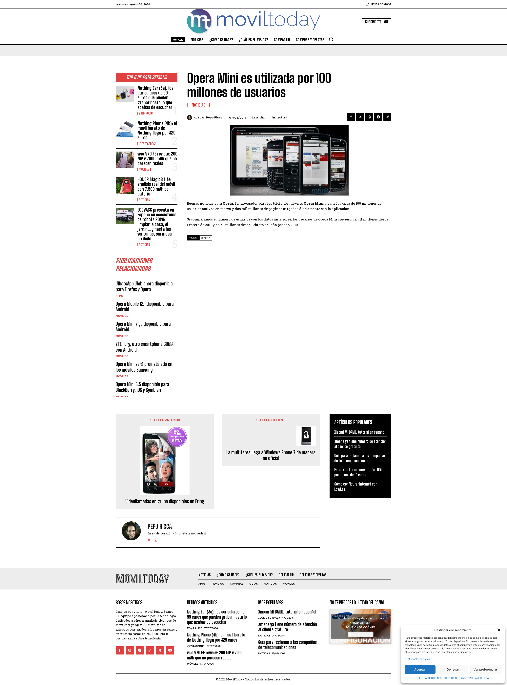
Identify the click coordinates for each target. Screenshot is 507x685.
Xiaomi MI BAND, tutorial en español (359, 432)
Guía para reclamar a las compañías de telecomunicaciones (360, 458)
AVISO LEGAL (482, 677)
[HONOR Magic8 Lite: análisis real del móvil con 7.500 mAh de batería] (125, 185)
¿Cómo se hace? (269, 617)
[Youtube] (170, 650)
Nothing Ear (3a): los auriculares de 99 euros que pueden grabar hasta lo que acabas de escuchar (155, 97)
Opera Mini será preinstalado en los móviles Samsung (144, 367)
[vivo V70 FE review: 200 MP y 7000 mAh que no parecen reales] (125, 160)
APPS (119, 295)
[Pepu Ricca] (190, 117)
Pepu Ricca (214, 117)
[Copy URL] (387, 117)
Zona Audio (146, 113)
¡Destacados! (147, 143)
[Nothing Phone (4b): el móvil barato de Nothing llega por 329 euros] (125, 129)
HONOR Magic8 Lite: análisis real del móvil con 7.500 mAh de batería (156, 187)
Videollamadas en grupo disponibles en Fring (164, 501)
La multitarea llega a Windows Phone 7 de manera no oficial (270, 455)
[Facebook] (351, 117)
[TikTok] (150, 650)
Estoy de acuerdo (360, 634)
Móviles (144, 169)
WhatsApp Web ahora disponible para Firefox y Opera (144, 286)
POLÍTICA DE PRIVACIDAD (458, 677)
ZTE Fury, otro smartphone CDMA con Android (144, 347)
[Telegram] (378, 117)
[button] (499, 630)
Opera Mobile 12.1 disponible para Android (145, 306)
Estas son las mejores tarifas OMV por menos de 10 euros (358, 472)
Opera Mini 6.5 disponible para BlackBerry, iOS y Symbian (142, 387)
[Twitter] (360, 117)
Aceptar (420, 669)
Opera (206, 238)
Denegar (453, 669)
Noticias (144, 199)
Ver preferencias (486, 669)
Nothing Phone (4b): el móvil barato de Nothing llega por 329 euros (157, 130)
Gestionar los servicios (417, 658)
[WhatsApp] (369, 117)
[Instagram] (149, 539)
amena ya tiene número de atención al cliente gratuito (360, 444)
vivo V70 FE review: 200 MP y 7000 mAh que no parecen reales (157, 158)
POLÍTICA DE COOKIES (429, 677)
